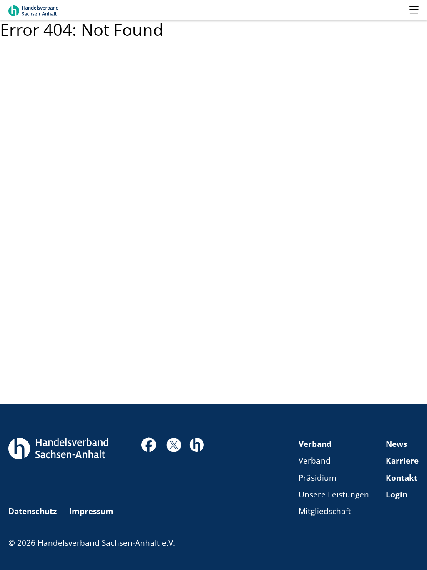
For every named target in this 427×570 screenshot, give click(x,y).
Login (396, 494)
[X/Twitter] (173, 444)
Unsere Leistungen (334, 494)
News (396, 444)
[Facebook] (149, 447)
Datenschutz (32, 511)
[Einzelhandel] (196, 444)
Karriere (402, 460)
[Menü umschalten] (414, 10)
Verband (315, 444)
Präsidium (318, 477)
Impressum (91, 511)
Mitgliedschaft (325, 511)
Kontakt (401, 477)
